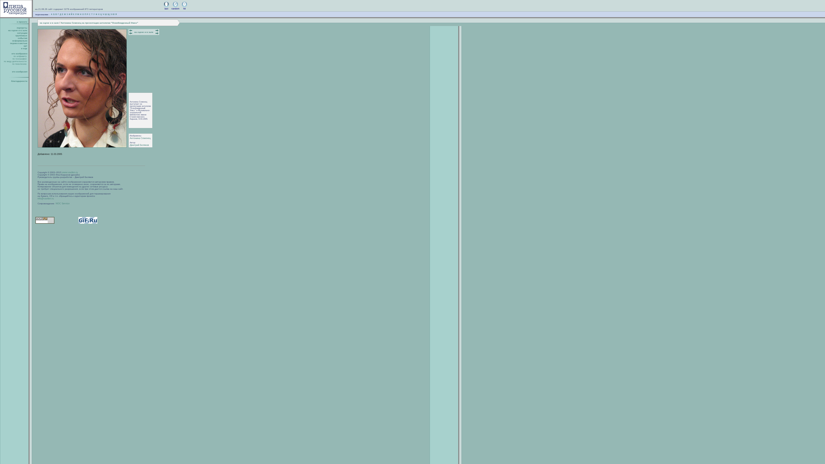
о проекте (22, 22)
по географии (19, 59)
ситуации (22, 33)
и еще (24, 48)
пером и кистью (18, 43)
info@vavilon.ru (46, 198)
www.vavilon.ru (70, 172)
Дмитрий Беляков (139, 145)
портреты (22, 28)
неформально (19, 41)
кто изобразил (19, 71)
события (22, 38)
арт (25, 46)
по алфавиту (20, 56)
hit (184, 8)
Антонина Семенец (140, 138)
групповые (21, 35)
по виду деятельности (15, 61)
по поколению (19, 64)
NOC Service (63, 203)
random (175, 8)
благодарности (19, 81)
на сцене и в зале (49, 23)
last (166, 8)
